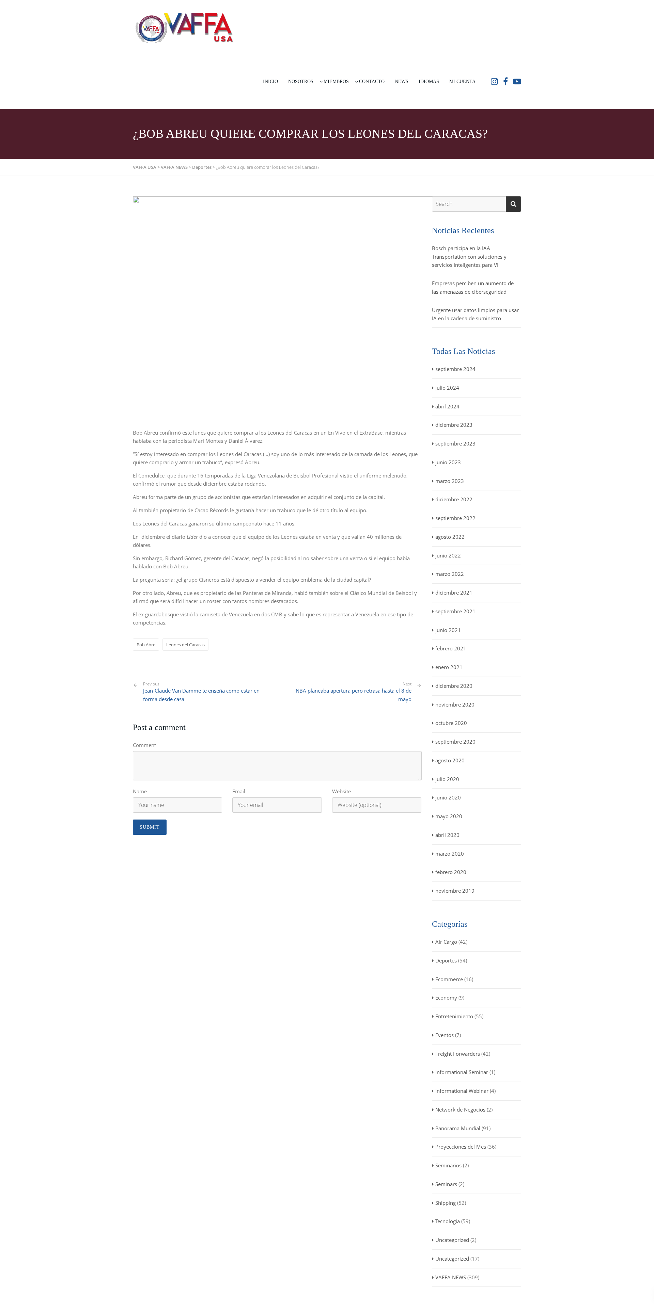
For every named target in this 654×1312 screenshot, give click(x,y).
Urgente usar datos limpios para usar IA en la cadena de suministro (475, 314)
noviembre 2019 (454, 890)
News (401, 81)
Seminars (446, 1184)
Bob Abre (146, 645)
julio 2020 (447, 779)
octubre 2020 (451, 722)
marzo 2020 (449, 853)
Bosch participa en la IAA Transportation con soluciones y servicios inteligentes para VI (469, 257)
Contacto (372, 81)
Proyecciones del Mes (460, 1146)
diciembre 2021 (453, 592)
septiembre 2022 (455, 518)
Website (341, 791)
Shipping (445, 1202)
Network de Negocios (460, 1109)
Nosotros (300, 81)
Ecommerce (449, 979)
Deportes (446, 960)
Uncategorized (452, 1239)
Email (238, 791)
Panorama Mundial (457, 1128)
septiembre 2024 (455, 369)
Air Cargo (446, 941)
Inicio (270, 81)
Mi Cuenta (462, 81)
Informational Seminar (461, 1072)
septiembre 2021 (455, 611)
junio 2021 (448, 630)
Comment (144, 745)
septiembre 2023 (455, 443)
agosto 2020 (450, 760)
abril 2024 (447, 406)
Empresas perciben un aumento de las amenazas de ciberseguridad (473, 287)
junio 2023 (448, 462)
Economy (446, 997)
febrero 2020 (450, 872)
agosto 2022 (450, 536)
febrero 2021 (450, 648)
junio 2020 (448, 797)
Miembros (336, 81)
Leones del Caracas (185, 645)
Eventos (444, 1035)
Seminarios (448, 1165)
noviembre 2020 (454, 704)
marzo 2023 (449, 480)
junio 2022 (448, 555)
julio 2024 (447, 387)
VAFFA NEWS (450, 1277)
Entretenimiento (454, 1016)
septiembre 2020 (455, 741)
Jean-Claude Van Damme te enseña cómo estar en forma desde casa (201, 691)
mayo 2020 (448, 816)
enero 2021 (449, 667)
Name (140, 791)
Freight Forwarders (457, 1053)
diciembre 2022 (453, 499)
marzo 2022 (449, 573)
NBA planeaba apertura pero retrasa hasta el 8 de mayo (353, 694)
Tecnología (447, 1221)
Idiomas (429, 81)
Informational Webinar (461, 1090)
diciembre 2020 (453, 685)
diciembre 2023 (453, 424)
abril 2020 (447, 834)
